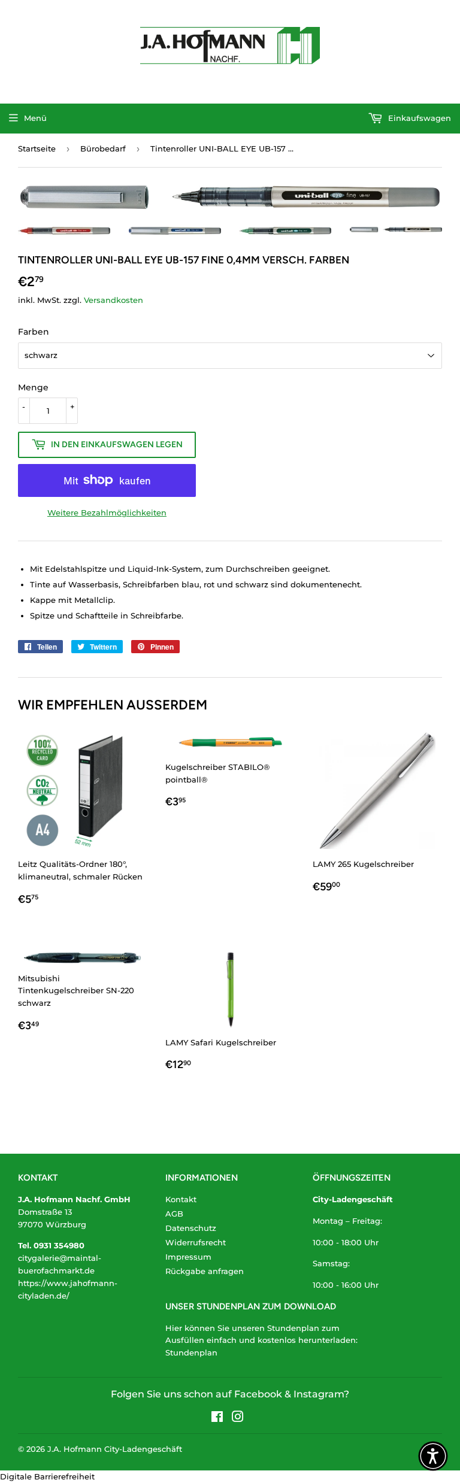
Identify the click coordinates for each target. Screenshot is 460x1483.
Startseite (37, 148)
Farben (33, 331)
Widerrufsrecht (195, 1242)
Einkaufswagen (418, 118)
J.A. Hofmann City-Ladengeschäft (114, 1449)
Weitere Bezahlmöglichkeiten (107, 512)
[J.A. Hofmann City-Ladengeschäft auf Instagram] (238, 1418)
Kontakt (180, 1199)
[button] (433, 1456)
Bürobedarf (103, 148)
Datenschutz (190, 1228)
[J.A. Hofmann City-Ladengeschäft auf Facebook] (217, 1418)
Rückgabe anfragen (204, 1271)
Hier (173, 1328)
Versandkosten (113, 300)
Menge (33, 387)
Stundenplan (191, 1352)
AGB (174, 1213)
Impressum (188, 1256)
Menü (35, 118)
